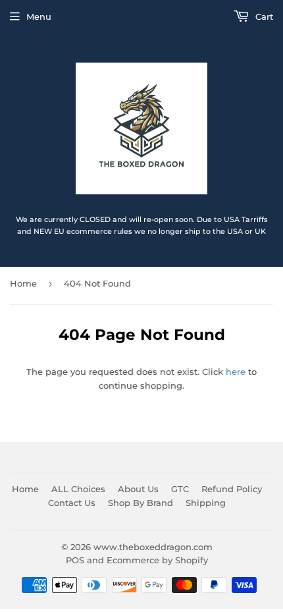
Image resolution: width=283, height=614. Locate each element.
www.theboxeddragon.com (153, 547)
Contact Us (71, 502)
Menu (38, 16)
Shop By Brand (140, 502)
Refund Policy (231, 489)
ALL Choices (78, 489)
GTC (180, 489)
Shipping (206, 502)
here (235, 371)
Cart (263, 16)
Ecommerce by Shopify (157, 560)
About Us (138, 489)
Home (23, 283)
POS (75, 560)
